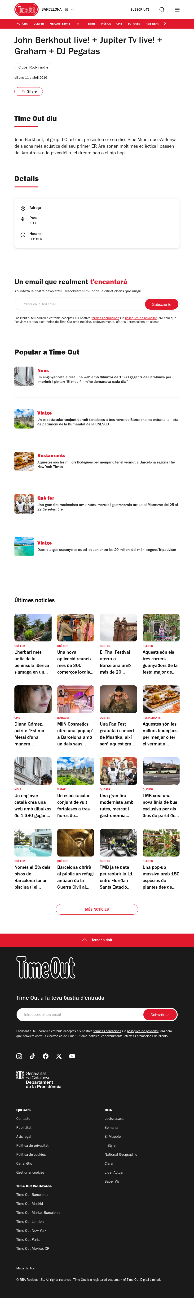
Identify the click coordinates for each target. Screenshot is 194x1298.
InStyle (110, 1146)
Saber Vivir (113, 1182)
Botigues (134, 24)
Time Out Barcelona (32, 1195)
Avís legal (23, 1137)
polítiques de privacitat (141, 318)
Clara (109, 1164)
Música (106, 24)
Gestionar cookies (30, 1173)
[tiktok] (32, 1056)
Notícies (22, 24)
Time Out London (30, 1222)
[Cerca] (162, 10)
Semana (111, 1128)
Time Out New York (31, 1231)
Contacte (23, 1119)
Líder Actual (114, 1173)
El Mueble (113, 1137)
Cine (119, 24)
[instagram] (19, 1056)
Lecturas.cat (114, 1119)
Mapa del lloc (25, 1269)
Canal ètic (24, 1164)
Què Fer (39, 24)
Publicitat (23, 1128)
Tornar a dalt (102, 940)
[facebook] (45, 1056)
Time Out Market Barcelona (38, 1213)
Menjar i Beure (60, 24)
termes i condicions (105, 318)
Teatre (90, 24)
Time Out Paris (28, 1240)
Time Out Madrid (29, 1204)
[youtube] (72, 1056)
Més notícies (97, 910)
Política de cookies (31, 1155)
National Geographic (121, 1155)
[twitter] (59, 1056)
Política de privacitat (32, 1146)
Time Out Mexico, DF (32, 1249)
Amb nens (152, 24)
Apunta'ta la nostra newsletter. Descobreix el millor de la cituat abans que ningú (77, 292)
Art (78, 24)
